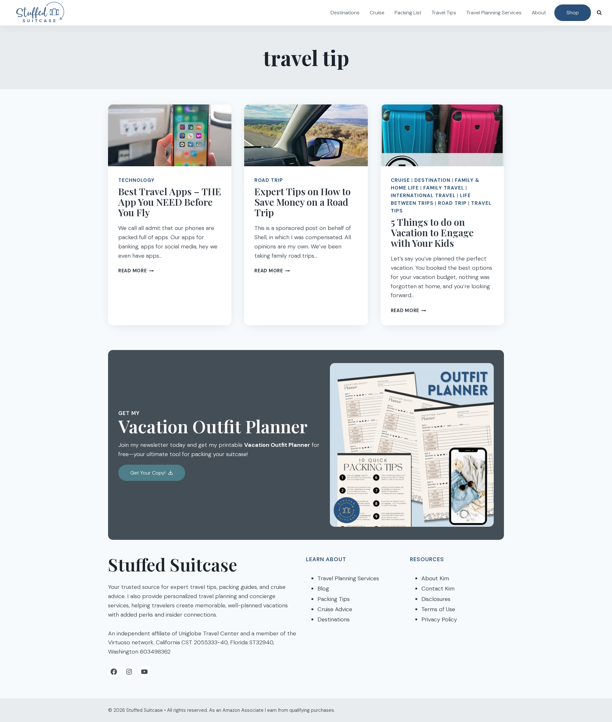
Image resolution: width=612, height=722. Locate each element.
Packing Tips (333, 599)
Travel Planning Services (493, 12)
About (539, 12)
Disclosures (435, 599)
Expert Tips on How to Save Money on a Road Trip (302, 202)
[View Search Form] (599, 13)
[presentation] (169, 135)
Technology (136, 180)
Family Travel (443, 188)
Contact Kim (438, 588)
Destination (432, 180)
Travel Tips (444, 12)
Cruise (377, 12)
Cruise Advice (334, 609)
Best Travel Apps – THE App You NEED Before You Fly (169, 202)
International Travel (423, 195)
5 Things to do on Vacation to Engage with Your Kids (432, 232)
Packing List (408, 12)
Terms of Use (438, 609)
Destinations (345, 12)
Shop (572, 12)
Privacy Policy (439, 619)
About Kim (435, 578)
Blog (323, 588)
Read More (136, 271)
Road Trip (268, 180)
